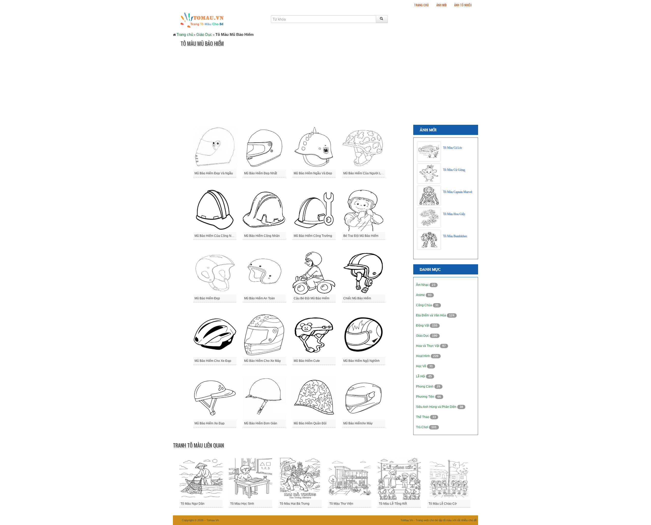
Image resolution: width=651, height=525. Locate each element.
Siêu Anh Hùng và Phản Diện (436, 407)
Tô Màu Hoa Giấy (454, 214)
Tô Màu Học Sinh (242, 503)
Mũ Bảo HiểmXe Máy (358, 423)
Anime (421, 295)
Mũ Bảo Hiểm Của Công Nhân (216, 236)
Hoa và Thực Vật (428, 346)
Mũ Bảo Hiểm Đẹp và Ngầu (214, 173)
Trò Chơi (422, 427)
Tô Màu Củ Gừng (454, 170)
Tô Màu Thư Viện (341, 503)
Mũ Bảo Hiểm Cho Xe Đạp (213, 361)
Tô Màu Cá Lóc (452, 147)
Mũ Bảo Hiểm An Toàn (259, 298)
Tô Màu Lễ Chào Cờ (442, 503)
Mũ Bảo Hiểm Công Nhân (262, 236)
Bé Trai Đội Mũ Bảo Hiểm (360, 236)
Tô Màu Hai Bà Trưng (294, 503)
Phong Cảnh (425, 386)
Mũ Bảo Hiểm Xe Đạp (210, 423)
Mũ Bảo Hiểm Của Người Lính (364, 173)
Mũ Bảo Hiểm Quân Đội (310, 423)
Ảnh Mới (441, 5)
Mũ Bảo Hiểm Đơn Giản (260, 423)
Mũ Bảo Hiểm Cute (307, 361)
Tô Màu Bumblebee (455, 236)
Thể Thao (423, 417)
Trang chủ (421, 5)
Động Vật (423, 325)
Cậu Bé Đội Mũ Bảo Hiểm (311, 298)
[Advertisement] (265, 86)
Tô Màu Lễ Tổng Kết (393, 503)
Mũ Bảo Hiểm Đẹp (207, 298)
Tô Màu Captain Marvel (457, 192)
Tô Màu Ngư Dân (192, 503)
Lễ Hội (421, 376)
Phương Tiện (425, 396)
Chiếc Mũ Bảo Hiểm (357, 298)
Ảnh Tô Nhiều (463, 5)
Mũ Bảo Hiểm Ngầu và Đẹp (313, 173)
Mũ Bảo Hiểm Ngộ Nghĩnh (361, 361)
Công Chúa (424, 305)
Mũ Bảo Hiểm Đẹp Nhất (260, 173)
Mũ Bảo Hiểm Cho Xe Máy (262, 361)
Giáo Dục (204, 34)
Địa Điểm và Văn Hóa (431, 315)
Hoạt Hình (423, 356)
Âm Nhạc (423, 285)
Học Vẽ (421, 366)
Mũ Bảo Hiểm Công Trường (313, 236)
